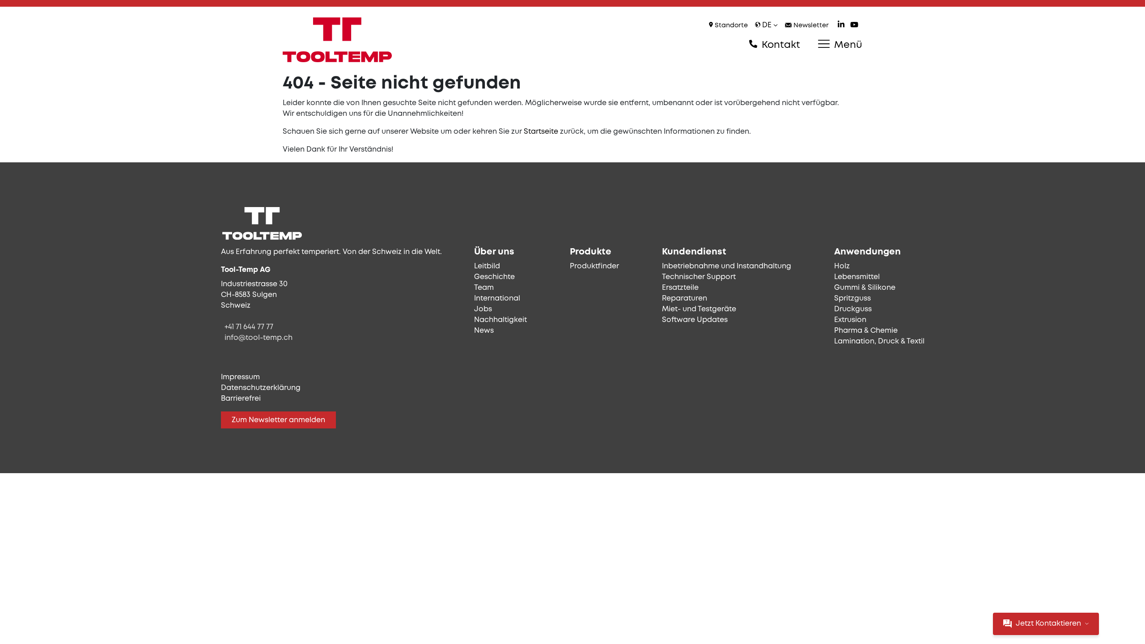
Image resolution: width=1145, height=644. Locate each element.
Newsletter (810, 26)
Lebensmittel (857, 277)
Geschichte (494, 277)
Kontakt (779, 45)
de (766, 25)
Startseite (541, 131)
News (484, 330)
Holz (842, 266)
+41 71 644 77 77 (249, 327)
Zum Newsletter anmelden (278, 420)
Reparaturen (684, 298)
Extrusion (850, 320)
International (497, 298)
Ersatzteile (680, 287)
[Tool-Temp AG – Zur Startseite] (337, 39)
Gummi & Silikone (864, 287)
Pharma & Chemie (866, 330)
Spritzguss (852, 298)
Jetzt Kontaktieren (1048, 623)
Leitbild (487, 266)
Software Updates (695, 320)
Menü (846, 45)
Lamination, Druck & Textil (879, 341)
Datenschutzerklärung (261, 388)
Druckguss (853, 309)
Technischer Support (699, 277)
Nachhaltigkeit (500, 320)
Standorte (730, 26)
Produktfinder (594, 266)
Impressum (240, 377)
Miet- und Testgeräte (699, 309)
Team (484, 287)
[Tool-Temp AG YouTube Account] (854, 25)
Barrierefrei (241, 398)
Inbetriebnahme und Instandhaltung (726, 266)
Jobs (483, 309)
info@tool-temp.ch (259, 338)
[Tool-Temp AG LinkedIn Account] (841, 25)
